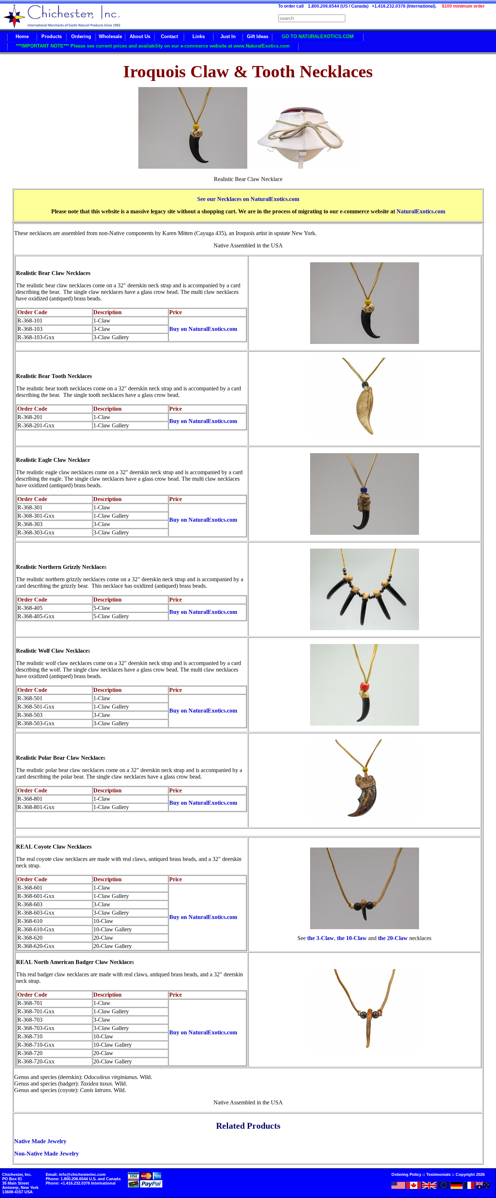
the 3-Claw (320, 938)
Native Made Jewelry (40, 1141)
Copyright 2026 (470, 1174)
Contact (169, 36)
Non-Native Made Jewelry (46, 1153)
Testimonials (438, 1174)
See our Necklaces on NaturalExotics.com (248, 199)
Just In (228, 36)
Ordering (81, 36)
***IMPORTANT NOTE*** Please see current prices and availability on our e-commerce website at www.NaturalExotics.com (153, 46)
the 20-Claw (393, 938)
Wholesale (110, 36)
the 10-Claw (352, 938)
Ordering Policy (406, 1174)
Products (51, 36)
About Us (140, 36)
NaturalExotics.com (421, 211)
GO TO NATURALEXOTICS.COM (318, 36)
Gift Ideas (257, 36)
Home (22, 36)
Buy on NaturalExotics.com (203, 329)
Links (198, 36)
